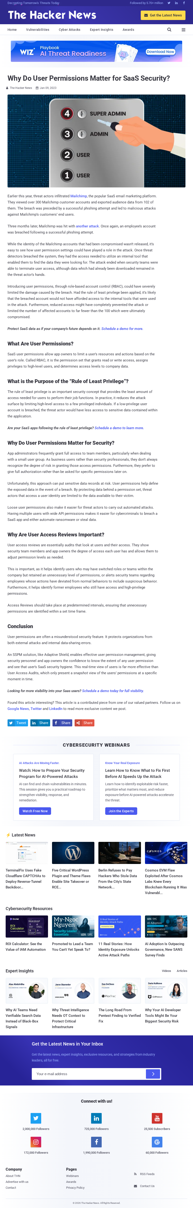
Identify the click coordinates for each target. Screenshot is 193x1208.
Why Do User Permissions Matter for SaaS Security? (89, 78)
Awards (128, 30)
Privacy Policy (75, 1187)
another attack (87, 226)
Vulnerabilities (37, 30)
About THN (13, 1176)
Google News (18, 709)
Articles (182, 971)
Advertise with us (17, 1182)
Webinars (72, 1176)
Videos (166, 971)
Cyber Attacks (69, 30)
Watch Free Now (35, 811)
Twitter (36, 709)
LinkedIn (55, 709)
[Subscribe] (153, 1074)
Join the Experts (121, 811)
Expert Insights (101, 30)
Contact (11, 1187)
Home (12, 30)
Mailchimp (78, 196)
